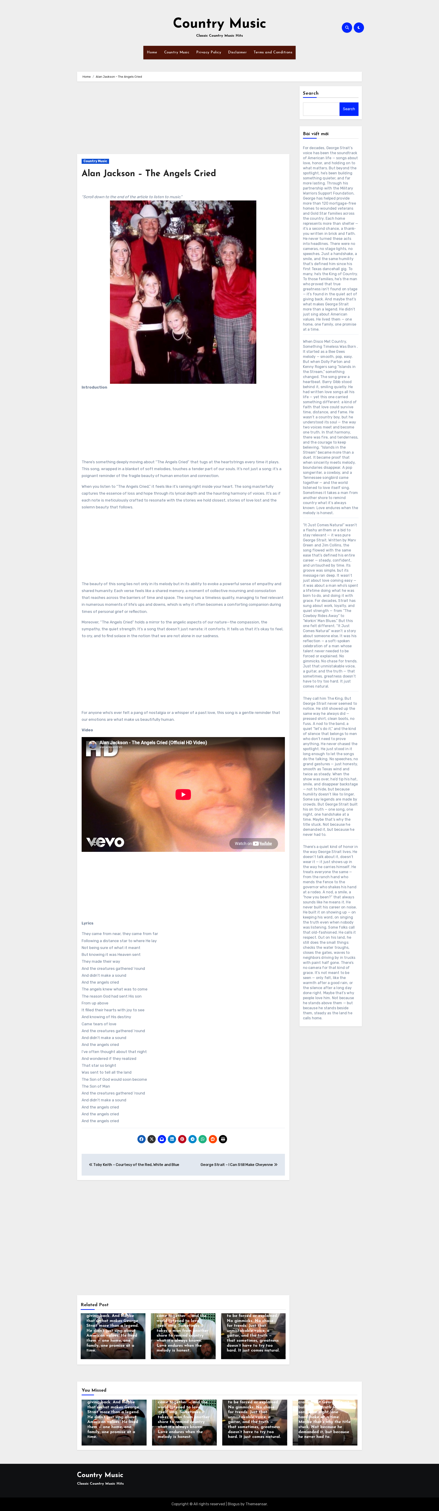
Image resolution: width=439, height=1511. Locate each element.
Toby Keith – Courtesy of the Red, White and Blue (136, 1165)
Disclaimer (237, 52)
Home (152, 52)
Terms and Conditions (273, 52)
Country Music (219, 24)
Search (311, 93)
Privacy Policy (208, 52)
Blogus (234, 1504)
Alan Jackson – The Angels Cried (149, 174)
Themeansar (256, 1504)
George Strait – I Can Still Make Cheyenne (237, 1165)
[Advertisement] (184, 120)
